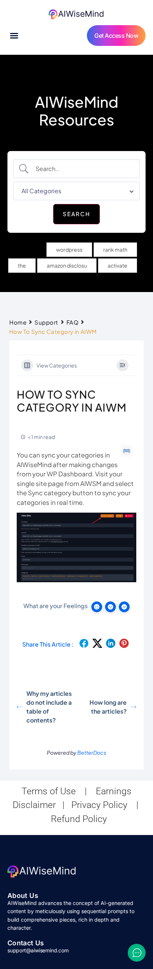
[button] (14, 35)
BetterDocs (91, 752)
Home (17, 322)
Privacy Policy (99, 804)
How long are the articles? (108, 706)
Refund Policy (79, 819)
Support (46, 322)
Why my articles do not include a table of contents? (49, 707)
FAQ (72, 322)
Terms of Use (49, 791)
